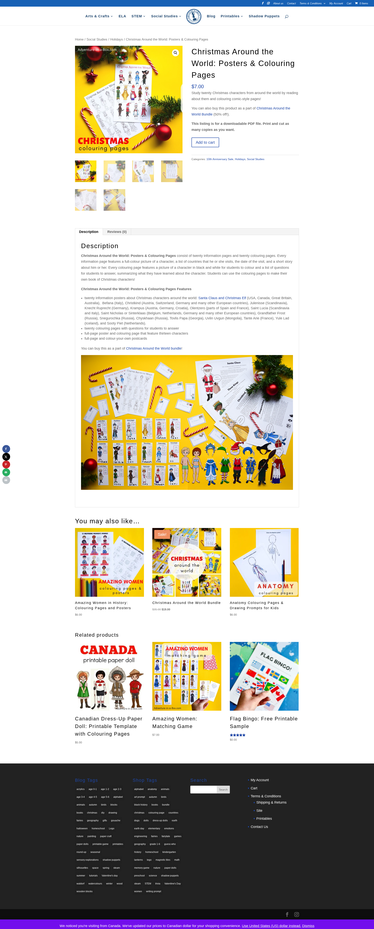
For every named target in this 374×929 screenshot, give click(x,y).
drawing (112, 812)
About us (278, 3)
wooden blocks (85, 891)
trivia (157, 883)
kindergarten (169, 852)
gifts (105, 820)
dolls (146, 820)
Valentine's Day (172, 883)
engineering (140, 836)
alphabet (118, 797)
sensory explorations (88, 859)
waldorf (80, 883)
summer (81, 875)
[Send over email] (6, 472)
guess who (170, 844)
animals (81, 804)
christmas (92, 812)
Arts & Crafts (97, 16)
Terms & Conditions (311, 3)
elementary (154, 828)
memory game (141, 867)
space (95, 867)
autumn (93, 804)
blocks (113, 804)
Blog (211, 16)
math (177, 859)
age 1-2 (105, 789)
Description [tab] (88, 232)
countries (173, 812)
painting (91, 836)
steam (116, 867)
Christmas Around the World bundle (153, 348)
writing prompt (153, 891)
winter (109, 883)
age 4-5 (93, 797)
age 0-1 (93, 789)
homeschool (98, 828)
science (153, 875)
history (137, 852)
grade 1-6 (155, 844)
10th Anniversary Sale (219, 159)
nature (80, 836)
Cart (349, 3)
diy (102, 812)
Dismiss (308, 926)
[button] (175, 52)
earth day (139, 828)
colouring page (156, 812)
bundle (165, 804)
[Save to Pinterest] (6, 464)
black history (140, 804)
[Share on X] (6, 457)
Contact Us (259, 827)
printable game (100, 844)
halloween (82, 828)
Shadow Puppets (264, 16)
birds (103, 804)
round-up (81, 852)
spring (106, 867)
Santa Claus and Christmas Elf (222, 298)
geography (93, 820)
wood (120, 883)
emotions (169, 828)
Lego (111, 828)
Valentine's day (110, 875)
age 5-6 (105, 797)
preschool (139, 875)
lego (149, 859)
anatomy (152, 789)
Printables (230, 16)
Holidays (116, 39)
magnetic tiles (163, 859)
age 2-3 (117, 789)
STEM (136, 16)
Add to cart (205, 142)
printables (118, 844)
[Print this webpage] (6, 480)
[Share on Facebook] (6, 449)
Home (79, 39)
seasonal (95, 852)
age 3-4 (81, 797)
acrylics (81, 789)
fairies (80, 820)
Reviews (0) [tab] (117, 232)
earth (174, 820)
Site (259, 811)
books (80, 812)
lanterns (138, 859)
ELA (122, 16)
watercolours (95, 883)
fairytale (166, 836)
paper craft (105, 836)
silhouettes (82, 867)
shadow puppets (111, 859)
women (138, 891)
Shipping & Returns (271, 802)
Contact (291, 3)
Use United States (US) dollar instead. (271, 926)
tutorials (93, 875)
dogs (136, 820)
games (177, 836)
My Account (336, 3)
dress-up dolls (160, 820)
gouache (115, 820)
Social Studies (164, 16)
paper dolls (82, 844)
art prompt (139, 797)
